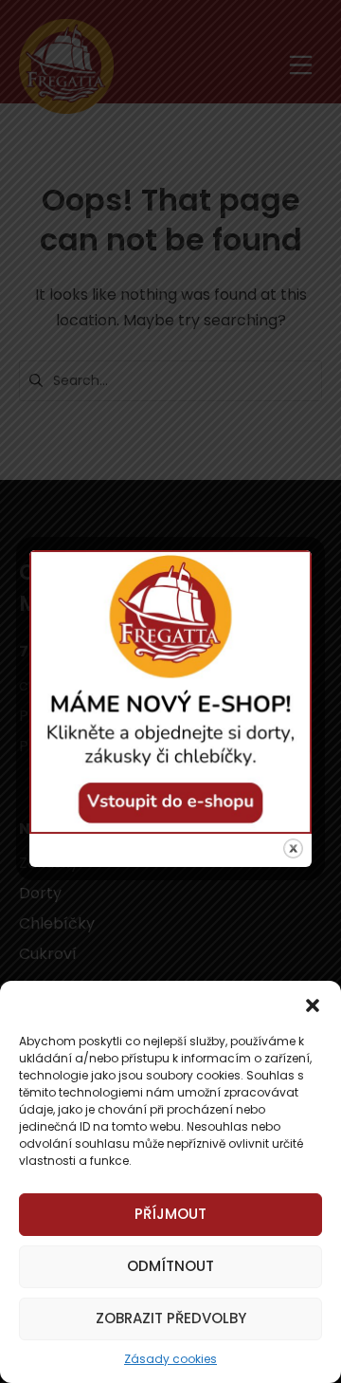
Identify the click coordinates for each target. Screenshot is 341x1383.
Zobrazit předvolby (171, 1318)
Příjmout (170, 1214)
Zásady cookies (170, 1359)
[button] (312, 1004)
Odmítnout (170, 1266)
